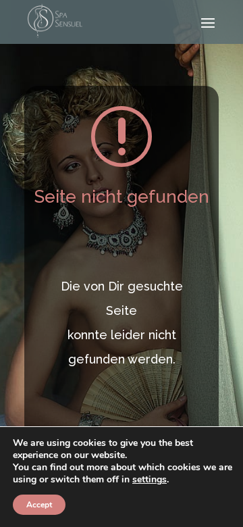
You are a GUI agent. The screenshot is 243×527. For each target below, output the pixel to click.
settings (149, 480)
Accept (39, 504)
